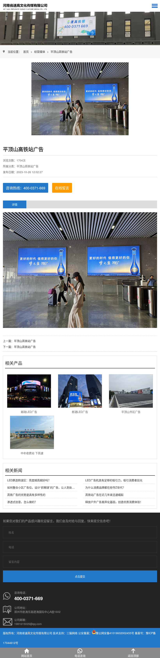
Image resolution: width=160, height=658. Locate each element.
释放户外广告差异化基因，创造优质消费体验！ (114, 502)
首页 (26, 52)
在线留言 (62, 187)
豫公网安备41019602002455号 (115, 633)
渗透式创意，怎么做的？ (22, 502)
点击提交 (80, 576)
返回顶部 (133, 656)
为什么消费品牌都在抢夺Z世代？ (105, 487)
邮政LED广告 (29, 412)
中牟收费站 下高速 (32, 453)
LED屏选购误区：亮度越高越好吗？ (29, 480)
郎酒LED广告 (80, 412)
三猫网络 (72, 633)
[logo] (28, 6)
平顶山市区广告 (130, 412)
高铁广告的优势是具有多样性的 (26, 495)
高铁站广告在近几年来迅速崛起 (104, 495)
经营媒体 (39, 52)
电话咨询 (80, 656)
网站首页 (26, 656)
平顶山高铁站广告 (61, 52)
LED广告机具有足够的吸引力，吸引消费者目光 (113, 480)
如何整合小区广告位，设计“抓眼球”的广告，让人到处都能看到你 (46, 487)
